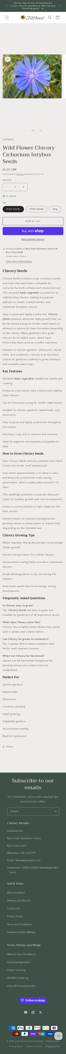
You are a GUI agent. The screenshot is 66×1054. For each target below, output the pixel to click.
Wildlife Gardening (18, 978)
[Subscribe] (55, 811)
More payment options (33, 239)
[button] (7, 17)
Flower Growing (16, 970)
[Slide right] (41, 130)
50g (55, 209)
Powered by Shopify (33, 1041)
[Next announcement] (59, 6)
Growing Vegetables (18, 962)
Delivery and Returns (19, 900)
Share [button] (9, 746)
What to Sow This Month (21, 954)
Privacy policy (16, 1046)
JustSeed (19, 1041)
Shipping (20, 174)
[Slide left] (25, 130)
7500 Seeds (36, 209)
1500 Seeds (13, 209)
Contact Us (13, 908)
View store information (19, 261)
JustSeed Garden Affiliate (21, 932)
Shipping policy (52, 1046)
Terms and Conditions (19, 924)
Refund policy (52, 1041)
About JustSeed (16, 892)
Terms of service (34, 1046)
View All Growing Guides (21, 986)
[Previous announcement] (6, 6)
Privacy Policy (15, 916)
